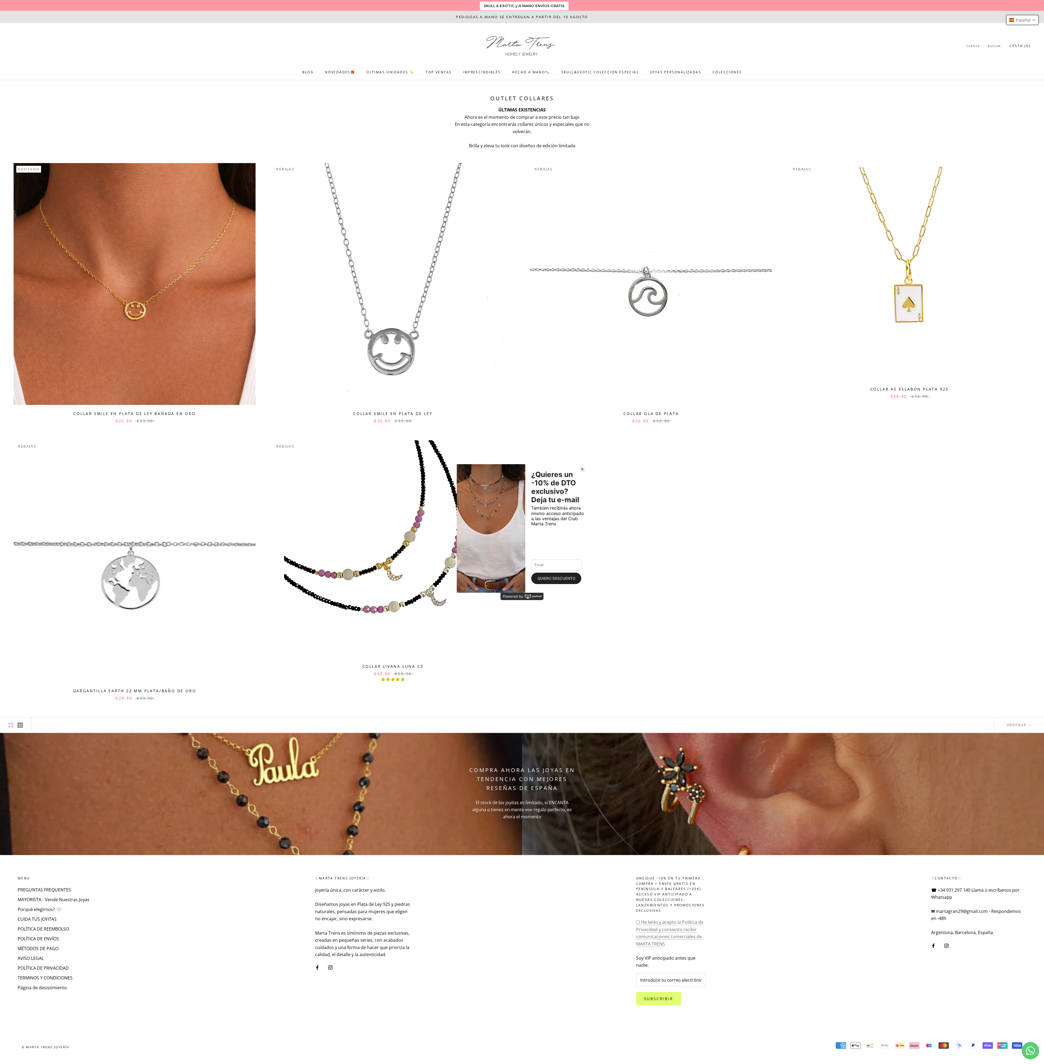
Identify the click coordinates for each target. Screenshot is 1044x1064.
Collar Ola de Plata (651, 413)
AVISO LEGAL (31, 958)
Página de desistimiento (42, 988)
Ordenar (1017, 725)
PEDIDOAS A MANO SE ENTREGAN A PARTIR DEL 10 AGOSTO (522, 16)
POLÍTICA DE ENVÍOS (38, 939)
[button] (1022, 20)
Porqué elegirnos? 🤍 (39, 909)
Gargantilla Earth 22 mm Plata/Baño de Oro (134, 690)
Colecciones (727, 72)
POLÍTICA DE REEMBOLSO (43, 929)
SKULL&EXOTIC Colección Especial (600, 72)
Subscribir (658, 998)
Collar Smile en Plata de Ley (392, 413)
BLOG (308, 72)
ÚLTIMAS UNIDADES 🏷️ (390, 72)
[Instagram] (330, 967)
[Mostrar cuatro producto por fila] (20, 725)
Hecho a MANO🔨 (531, 72)
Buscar (994, 46)
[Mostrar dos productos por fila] (10, 725)
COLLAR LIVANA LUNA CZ (393, 666)
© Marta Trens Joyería (45, 1047)
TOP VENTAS (439, 72)
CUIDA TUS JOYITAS (37, 919)
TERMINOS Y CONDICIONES (45, 978)
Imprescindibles (482, 72)
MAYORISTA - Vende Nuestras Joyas (53, 900)
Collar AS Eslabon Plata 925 (909, 389)
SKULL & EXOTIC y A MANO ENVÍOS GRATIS (524, 6)
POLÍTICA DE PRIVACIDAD (43, 968)
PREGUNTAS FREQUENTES (44, 890)
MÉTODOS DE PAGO (38, 948)
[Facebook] (317, 967)
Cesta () (1019, 45)
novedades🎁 (340, 72)
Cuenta (973, 46)
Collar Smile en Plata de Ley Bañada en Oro (134, 413)
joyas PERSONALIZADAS (675, 72)
